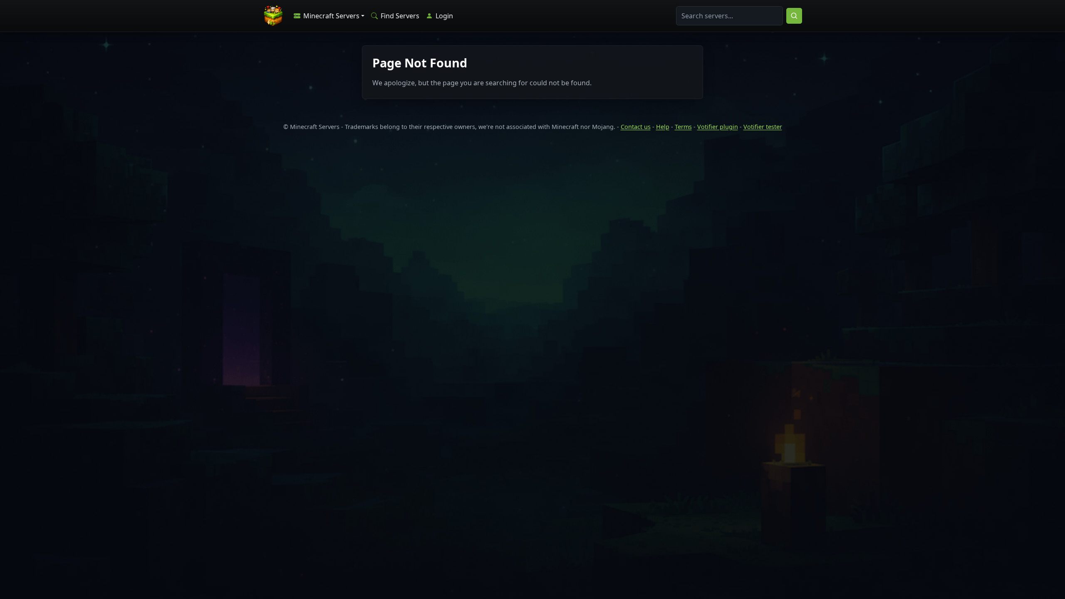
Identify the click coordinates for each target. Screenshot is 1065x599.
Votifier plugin (717, 127)
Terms (683, 127)
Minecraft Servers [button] (330, 15)
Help (662, 127)
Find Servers (399, 15)
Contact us (636, 127)
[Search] (794, 16)
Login (443, 15)
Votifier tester (762, 127)
